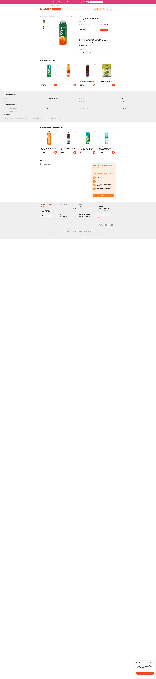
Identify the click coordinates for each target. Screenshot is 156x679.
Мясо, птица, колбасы (90, 13)
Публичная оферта (94, 229)
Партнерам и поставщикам (85, 208)
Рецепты (62, 214)
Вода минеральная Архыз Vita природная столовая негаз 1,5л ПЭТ (106, 149)
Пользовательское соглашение (85, 229)
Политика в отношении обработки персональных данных (68, 229)
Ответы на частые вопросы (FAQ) (68, 208)
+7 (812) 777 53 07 (103, 208)
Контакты (113, 5)
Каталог (47, 16)
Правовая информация (84, 216)
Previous (40, 75)
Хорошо (145, 673)
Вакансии (80, 210)
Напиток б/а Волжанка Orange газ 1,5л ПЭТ (48, 149)
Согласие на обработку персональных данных (70, 231)
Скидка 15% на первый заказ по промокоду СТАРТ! (77, 2)
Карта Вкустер (56, 5)
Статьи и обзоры (64, 216)
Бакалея (103, 13)
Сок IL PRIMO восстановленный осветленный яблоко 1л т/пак (48, 82)
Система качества (97, 5)
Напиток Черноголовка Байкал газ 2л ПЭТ (68, 149)
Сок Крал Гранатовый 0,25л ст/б (87, 81)
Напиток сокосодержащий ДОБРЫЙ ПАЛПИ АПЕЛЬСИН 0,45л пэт (68, 82)
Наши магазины (45, 5)
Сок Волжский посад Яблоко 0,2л (106, 81)
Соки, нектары (65, 16)
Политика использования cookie (143, 676)
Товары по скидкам (47, 13)
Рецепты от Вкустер (62, 13)
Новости (80, 212)
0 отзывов (87, 24)
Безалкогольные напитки (55, 16)
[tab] (44, 21)
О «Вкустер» (81, 206)
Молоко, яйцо (76, 13)
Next (115, 75)
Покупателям (106, 5)
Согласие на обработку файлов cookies (86, 231)
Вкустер (42, 16)
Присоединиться (103, 195)
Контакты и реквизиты (84, 214)
